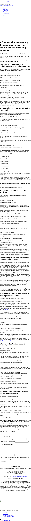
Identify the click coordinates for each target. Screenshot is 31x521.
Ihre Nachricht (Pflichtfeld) (7, 444)
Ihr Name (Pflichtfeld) (6, 436)
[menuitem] (17, 8)
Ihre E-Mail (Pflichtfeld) (7, 439)
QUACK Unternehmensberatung (19, 476)
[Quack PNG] (6, 5)
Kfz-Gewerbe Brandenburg (6, 340)
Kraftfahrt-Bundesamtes (10, 309)
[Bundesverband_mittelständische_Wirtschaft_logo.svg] (11, 493)
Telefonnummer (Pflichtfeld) (8, 441)
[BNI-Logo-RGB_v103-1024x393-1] (11, 501)
